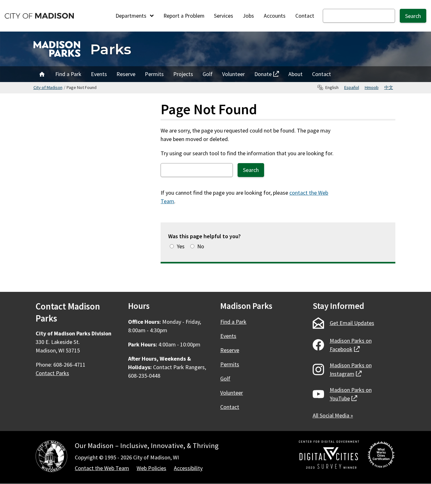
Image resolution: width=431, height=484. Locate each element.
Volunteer (233, 74)
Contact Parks (52, 373)
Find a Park (68, 74)
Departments (131, 15)
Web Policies (151, 468)
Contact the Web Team (102, 468)
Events (99, 74)
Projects (183, 74)
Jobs (248, 15)
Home (41, 74)
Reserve (125, 74)
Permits (154, 74)
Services (223, 15)
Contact (304, 15)
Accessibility (188, 468)
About (295, 74)
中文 (388, 87)
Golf (208, 74)
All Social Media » (333, 415)
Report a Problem (183, 15)
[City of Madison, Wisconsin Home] (51, 457)
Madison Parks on (351, 345)
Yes (181, 246)
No (200, 246)
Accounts (275, 15)
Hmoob (372, 87)
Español (351, 87)
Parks (110, 49)
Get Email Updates (352, 323)
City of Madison (47, 87)
